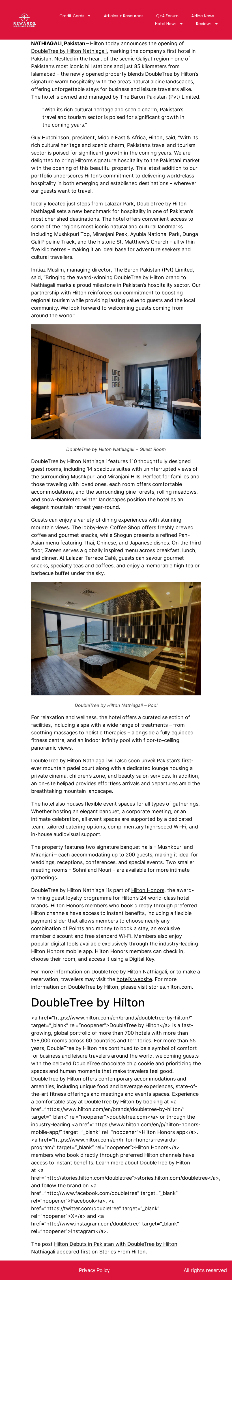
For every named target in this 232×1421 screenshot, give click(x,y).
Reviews (204, 24)
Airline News (202, 16)
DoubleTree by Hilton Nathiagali (69, 51)
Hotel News (166, 24)
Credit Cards (71, 16)
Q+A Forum (167, 16)
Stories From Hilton (122, 1252)
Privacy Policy (94, 1270)
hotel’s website (134, 979)
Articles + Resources (123, 16)
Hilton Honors (147, 890)
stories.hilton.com (170, 987)
